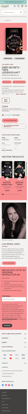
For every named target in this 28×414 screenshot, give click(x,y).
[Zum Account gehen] (14, 6)
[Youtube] (9, 385)
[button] (7, 176)
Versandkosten (5, 109)
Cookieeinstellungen (6, 410)
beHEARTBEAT (5, 139)
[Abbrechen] (25, 12)
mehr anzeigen (21, 94)
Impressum (4, 392)
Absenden (7, 325)
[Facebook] (3, 385)
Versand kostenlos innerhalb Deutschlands (12, 370)
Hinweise (5, 363)
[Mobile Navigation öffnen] (26, 6)
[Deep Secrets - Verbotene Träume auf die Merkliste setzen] (7, 169)
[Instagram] (6, 385)
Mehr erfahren (9, 263)
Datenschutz (4, 395)
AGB (3, 401)
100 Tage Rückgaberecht (8, 373)
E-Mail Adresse (6, 296)
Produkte (5, 338)
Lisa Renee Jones (7, 64)
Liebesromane (8, 20)
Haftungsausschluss (6, 398)
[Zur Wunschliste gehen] (18, 6)
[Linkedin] (12, 385)
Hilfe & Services (7, 346)
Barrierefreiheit (5, 404)
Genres (4, 342)
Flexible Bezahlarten (7, 376)
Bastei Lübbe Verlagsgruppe (11, 333)
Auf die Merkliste (19, 59)
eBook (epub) (5, 100)
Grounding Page (5, 407)
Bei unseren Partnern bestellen (11, 126)
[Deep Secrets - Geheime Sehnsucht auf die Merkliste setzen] (19, 169)
